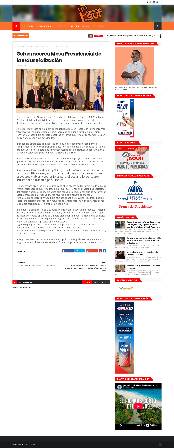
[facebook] (143, 2)
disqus (95, 282)
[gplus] (157, 2)
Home (18, 46)
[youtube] (150, 2)
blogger (86, 282)
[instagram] (154, 2)
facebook (105, 282)
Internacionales (45, 26)
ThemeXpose (31, 444)
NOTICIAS (159, 36)
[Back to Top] (160, 444)
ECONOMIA (88, 36)
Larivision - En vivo (79, 26)
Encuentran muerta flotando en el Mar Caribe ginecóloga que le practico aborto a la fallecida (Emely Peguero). (143, 224)
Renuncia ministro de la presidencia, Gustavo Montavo (142, 253)
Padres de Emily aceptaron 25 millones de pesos (143, 266)
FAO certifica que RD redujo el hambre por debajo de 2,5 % (120, 36)
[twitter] (147, 2)
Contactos (99, 26)
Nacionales (27, 26)
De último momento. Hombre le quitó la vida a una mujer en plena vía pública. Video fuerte (144, 240)
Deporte (62, 26)
